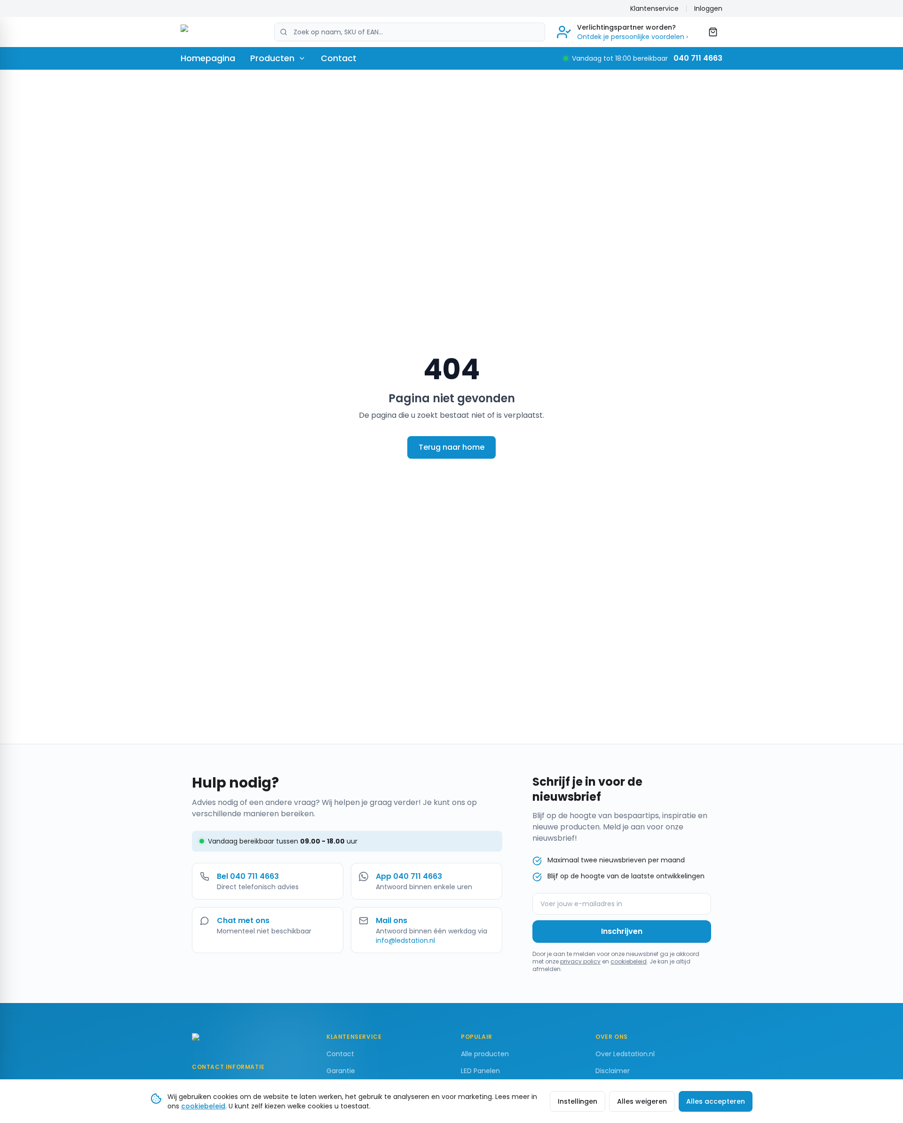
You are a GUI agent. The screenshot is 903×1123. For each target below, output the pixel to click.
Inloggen (708, 8)
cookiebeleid (628, 961)
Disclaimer (612, 1070)
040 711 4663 (697, 58)
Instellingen (577, 1101)
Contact (338, 58)
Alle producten (485, 1054)
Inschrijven (621, 931)
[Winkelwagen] (713, 32)
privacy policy (580, 961)
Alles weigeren (642, 1101)
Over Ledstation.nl (625, 1054)
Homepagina (208, 58)
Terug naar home (451, 447)
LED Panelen (480, 1070)
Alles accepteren (715, 1101)
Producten (272, 58)
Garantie (340, 1070)
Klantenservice (654, 8)
